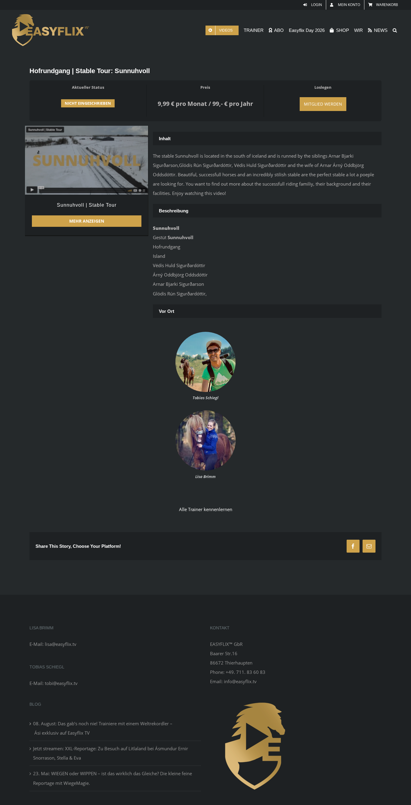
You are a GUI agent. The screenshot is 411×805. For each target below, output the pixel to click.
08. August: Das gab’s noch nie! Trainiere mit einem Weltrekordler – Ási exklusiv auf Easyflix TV (102, 728)
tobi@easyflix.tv (61, 683)
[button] (395, 30)
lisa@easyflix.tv (60, 644)
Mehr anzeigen (86, 221)
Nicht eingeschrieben (88, 103)
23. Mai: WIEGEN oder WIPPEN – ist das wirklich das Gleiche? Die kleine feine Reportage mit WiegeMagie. (112, 778)
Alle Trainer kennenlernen (205, 509)
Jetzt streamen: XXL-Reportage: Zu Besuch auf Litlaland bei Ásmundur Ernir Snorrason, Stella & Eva (110, 753)
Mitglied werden (323, 104)
